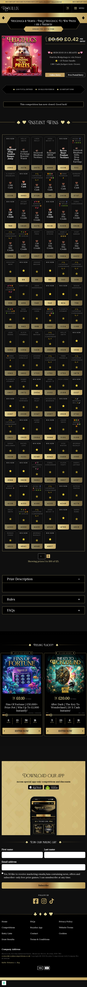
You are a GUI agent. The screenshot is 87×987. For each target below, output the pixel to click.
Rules (11, 599)
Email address (9, 861)
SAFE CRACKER (44, 2)
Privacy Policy (65, 921)
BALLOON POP (57, 2)
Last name (49, 849)
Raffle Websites (8, 963)
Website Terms (66, 927)
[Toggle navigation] (41, 8)
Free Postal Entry (75, 75)
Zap (18, 963)
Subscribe (43, 885)
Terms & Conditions (40, 939)
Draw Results (8, 939)
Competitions (8, 927)
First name (7, 849)
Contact (34, 933)
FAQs (11, 610)
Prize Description (20, 579)
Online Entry (55, 75)
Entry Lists (7, 933)
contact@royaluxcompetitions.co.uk (16, 956)
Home (4, 921)
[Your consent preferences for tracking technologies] (4, 983)
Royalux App (36, 927)
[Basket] (67, 8)
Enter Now (22, 730)
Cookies (63, 933)
